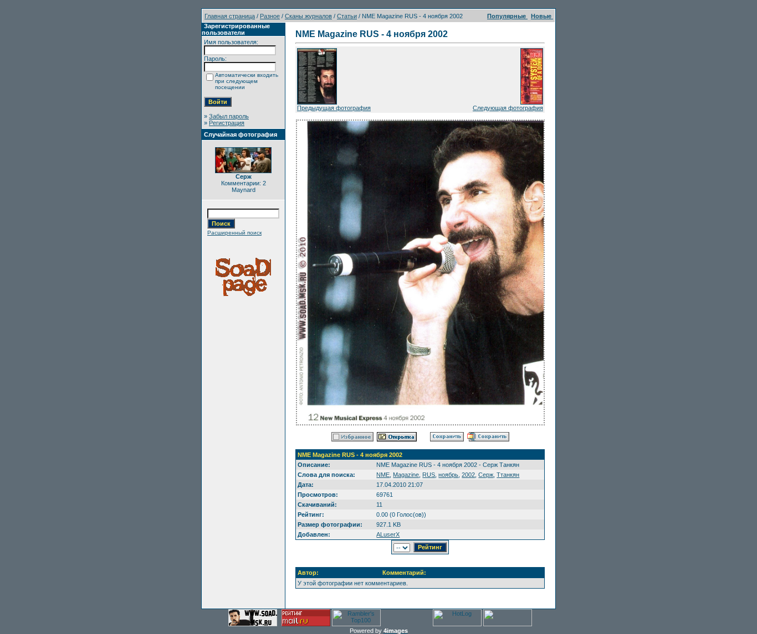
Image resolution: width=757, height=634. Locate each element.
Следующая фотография (508, 108)
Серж (485, 474)
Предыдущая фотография (334, 108)
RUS (428, 474)
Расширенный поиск (234, 233)
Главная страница (229, 16)
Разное (270, 16)
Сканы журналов (308, 16)
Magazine (406, 474)
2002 (468, 474)
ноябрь (448, 474)
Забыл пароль (229, 116)
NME (383, 474)
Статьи (347, 16)
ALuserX (388, 534)
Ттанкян (508, 474)
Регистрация (226, 122)
